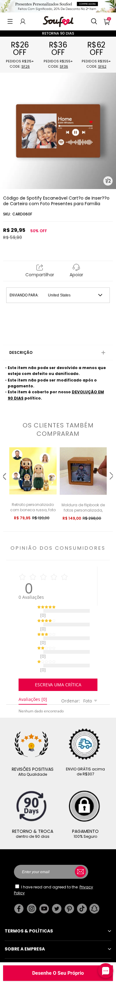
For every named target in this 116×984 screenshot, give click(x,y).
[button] (10, 21)
